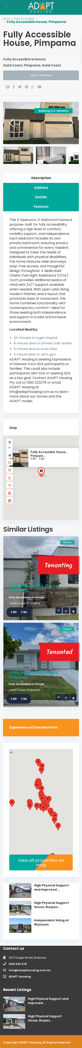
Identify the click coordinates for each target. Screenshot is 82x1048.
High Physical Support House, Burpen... (51, 905)
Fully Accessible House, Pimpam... (48, 454)
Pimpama (32, 65)
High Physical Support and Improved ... (51, 887)
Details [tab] (41, 197)
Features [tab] (41, 206)
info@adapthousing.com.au (30, 970)
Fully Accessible (24, 18)
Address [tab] (41, 187)
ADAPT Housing (20, 977)
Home (7, 18)
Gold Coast (12, 65)
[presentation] (11, 123)
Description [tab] (41, 178)
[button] (50, 479)
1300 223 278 (18, 964)
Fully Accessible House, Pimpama (34, 587)
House (40, 59)
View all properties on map (41, 862)
